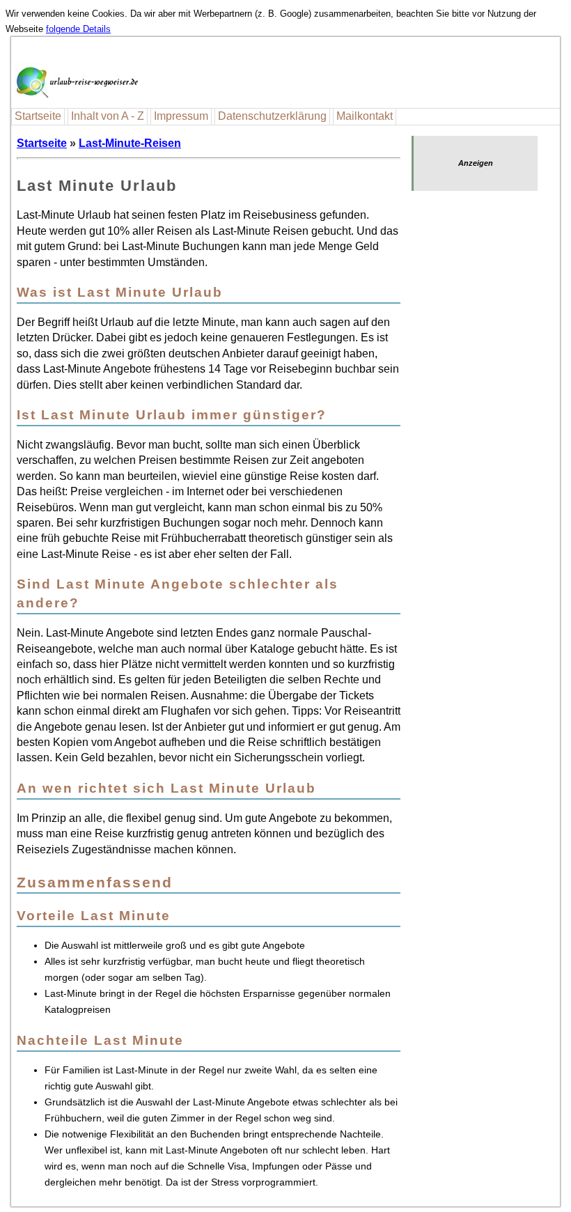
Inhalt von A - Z (107, 116)
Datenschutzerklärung (272, 116)
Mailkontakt (364, 116)
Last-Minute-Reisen (130, 143)
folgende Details (78, 29)
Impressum (181, 116)
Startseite (38, 116)
